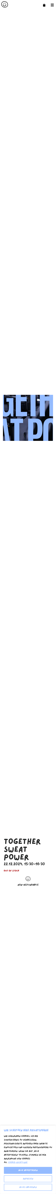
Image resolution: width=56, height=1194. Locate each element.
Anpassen (28, 1179)
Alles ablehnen (28, 1187)
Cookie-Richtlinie (18, 1162)
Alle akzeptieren (28, 1170)
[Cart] (44, 5)
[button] (52, 5)
